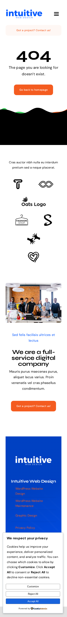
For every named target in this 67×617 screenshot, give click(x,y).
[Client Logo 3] (33, 235)
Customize (33, 586)
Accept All (33, 601)
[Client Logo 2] (33, 253)
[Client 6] (18, 181)
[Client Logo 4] (21, 216)
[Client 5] (46, 182)
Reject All (33, 594)
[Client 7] (48, 216)
